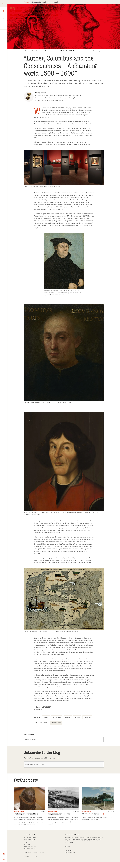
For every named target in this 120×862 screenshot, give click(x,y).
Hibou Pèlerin (86, 811)
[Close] (101, 2)
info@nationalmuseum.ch (30, 846)
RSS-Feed (67, 846)
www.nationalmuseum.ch (30, 848)
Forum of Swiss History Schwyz (75, 839)
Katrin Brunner (52, 811)
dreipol (29, 852)
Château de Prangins (96, 837)
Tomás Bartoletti (19, 811)
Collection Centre (95, 839)
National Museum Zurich (82, 837)
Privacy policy (68, 850)
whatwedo (41, 852)
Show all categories (70, 852)
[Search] (3, 3)
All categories (56, 723)
